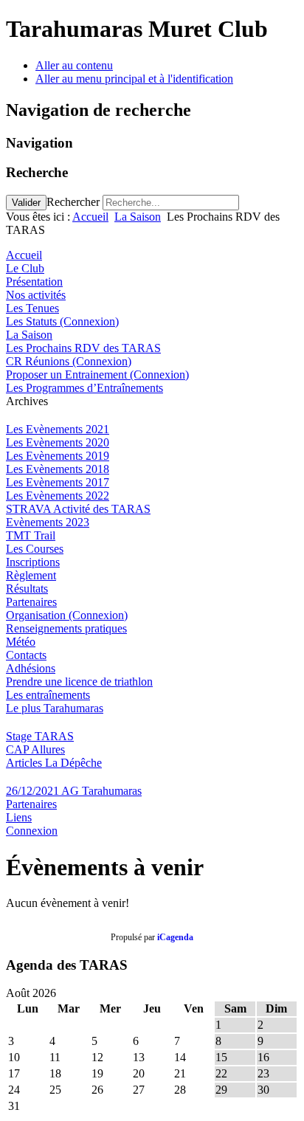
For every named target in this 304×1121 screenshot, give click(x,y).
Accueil (90, 216)
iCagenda (175, 937)
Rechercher (73, 202)
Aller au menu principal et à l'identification (134, 78)
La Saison (137, 216)
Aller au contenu (74, 65)
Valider (26, 202)
